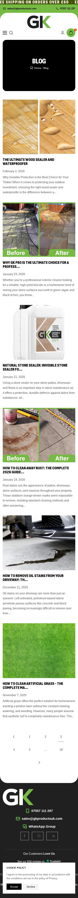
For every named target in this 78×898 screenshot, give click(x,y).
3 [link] (61, 736)
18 (61, 749)
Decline (31, 886)
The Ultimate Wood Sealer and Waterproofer (28, 161)
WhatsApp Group (42, 826)
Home (37, 68)
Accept (14, 886)
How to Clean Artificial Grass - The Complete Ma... (33, 685)
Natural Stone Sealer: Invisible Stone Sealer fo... (35, 367)
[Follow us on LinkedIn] (54, 836)
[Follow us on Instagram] (39, 836)
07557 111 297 (67, 8)
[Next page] (39, 762)
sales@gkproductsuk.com (21, 8)
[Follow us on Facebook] (24, 836)
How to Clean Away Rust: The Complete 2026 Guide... (36, 470)
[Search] (11, 33)
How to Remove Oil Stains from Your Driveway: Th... (33, 577)
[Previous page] (14, 736)
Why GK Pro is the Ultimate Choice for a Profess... (36, 264)
